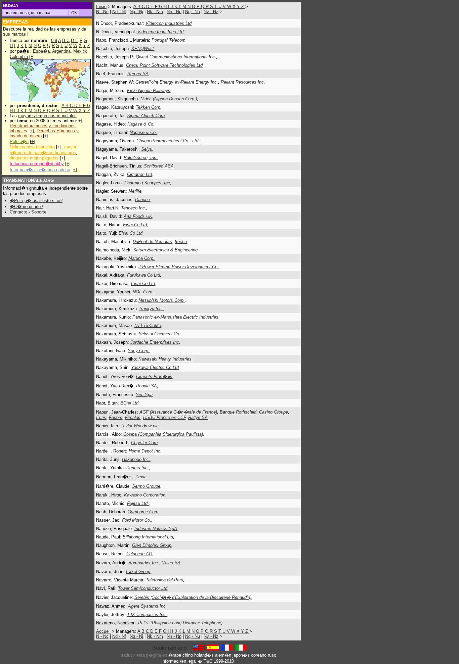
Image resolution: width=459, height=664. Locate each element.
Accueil (103, 631)
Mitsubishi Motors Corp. (161, 300)
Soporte (38, 212)
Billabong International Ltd (148, 536)
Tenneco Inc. (133, 207)
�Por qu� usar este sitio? (36, 200)
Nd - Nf (119, 11)
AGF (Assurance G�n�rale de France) (178, 412)
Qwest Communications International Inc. (176, 56)
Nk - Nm (155, 11)
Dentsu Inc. (137, 467)
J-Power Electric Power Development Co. (178, 266)
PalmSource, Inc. (141, 157)
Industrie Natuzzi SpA (155, 528)
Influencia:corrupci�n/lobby (37, 163)
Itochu (181, 241)
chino (187, 655)
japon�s (241, 655)
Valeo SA (171, 562)
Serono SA (138, 73)
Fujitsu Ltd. (138, 503)
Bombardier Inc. (143, 562)
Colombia (19, 56)
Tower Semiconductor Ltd (142, 588)
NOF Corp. (143, 291)
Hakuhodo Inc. (136, 459)
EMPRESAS (15, 22)
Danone (142, 199)
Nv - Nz (211, 11)
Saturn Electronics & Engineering (165, 249)
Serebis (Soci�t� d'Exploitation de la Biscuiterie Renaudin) (192, 597)
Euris (101, 417)
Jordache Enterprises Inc (154, 342)
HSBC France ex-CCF (164, 417)
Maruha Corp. (141, 258)
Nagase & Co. (141, 124)
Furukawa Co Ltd (143, 275)
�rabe (174, 655)
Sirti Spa (144, 394)
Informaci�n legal (179, 661)
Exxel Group (138, 571)
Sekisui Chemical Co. (159, 333)
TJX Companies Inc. (147, 614)
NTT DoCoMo (147, 325)
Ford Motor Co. (136, 520)
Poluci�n (19, 141)
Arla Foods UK (138, 216)
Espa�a (41, 51)
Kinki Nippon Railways (148, 90)
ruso (272, 655)
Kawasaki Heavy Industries (165, 359)
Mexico (80, 51)
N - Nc (102, 11)
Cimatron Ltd (139, 174)
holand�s (204, 655)
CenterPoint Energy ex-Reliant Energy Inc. (176, 82)
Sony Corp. (139, 350)
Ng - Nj (136, 11)
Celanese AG (139, 553)
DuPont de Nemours (152, 241)
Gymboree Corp (143, 511)
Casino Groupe (273, 412)
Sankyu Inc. (151, 308)
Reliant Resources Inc (242, 82)
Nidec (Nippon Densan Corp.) (168, 98)
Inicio (101, 6)
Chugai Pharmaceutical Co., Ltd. (168, 140)
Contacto (18, 212)
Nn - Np (174, 11)
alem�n (223, 655)
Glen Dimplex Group (151, 545)
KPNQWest (142, 48)
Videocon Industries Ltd (168, 23)
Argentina (61, 51)
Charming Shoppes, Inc (147, 182)
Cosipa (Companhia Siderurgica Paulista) (163, 434)
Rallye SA (198, 417)
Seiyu (146, 149)
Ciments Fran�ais (154, 376)
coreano (258, 655)
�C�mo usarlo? (26, 206)
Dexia (141, 476)
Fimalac (132, 417)
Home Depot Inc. (145, 451)
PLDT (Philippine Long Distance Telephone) (180, 622)
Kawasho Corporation (144, 494)
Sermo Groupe (146, 486)
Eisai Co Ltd (135, 224)
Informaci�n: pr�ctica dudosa (40, 169)
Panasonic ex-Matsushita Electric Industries (175, 317)
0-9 (54, 40)
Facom (115, 417)
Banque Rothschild (238, 412)
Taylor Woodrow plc (140, 425)
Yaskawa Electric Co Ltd (155, 367)
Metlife (134, 191)
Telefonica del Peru (164, 579)
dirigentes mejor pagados (34, 157)
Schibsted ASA (159, 166)
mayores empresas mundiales (47, 115)
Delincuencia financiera (32, 146)
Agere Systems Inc (147, 606)
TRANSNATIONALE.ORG (28, 180)
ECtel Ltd (129, 403)
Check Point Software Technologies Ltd (164, 65)
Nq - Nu (192, 11)
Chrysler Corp (144, 442)
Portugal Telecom (168, 40)
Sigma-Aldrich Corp (146, 115)
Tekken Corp (148, 107)
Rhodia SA (146, 385)
